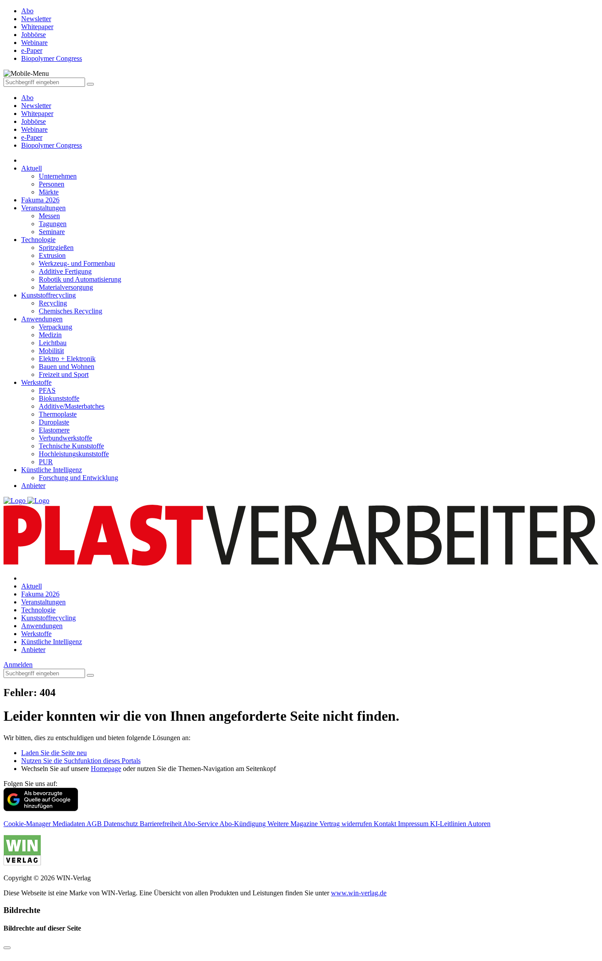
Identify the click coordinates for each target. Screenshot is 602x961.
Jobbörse (33, 121)
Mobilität (51, 350)
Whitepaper (37, 113)
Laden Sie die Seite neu (54, 752)
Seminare (52, 231)
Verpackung (55, 327)
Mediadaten (69, 823)
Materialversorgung (66, 287)
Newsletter (36, 105)
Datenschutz (122, 823)
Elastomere (54, 430)
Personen (51, 184)
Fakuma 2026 (40, 200)
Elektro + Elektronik (67, 358)
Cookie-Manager (28, 823)
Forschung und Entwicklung (78, 477)
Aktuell (31, 168)
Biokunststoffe (59, 398)
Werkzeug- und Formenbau (77, 263)
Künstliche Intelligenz (51, 469)
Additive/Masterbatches (71, 406)
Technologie (38, 239)
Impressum (414, 823)
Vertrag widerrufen (347, 823)
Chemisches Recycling (70, 311)
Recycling (53, 303)
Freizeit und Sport (64, 374)
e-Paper (31, 137)
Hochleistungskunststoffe (74, 454)
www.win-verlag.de (358, 893)
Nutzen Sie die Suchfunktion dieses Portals (81, 760)
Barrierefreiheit (161, 823)
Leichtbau (53, 342)
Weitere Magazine (294, 823)
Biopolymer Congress (51, 145)
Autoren (479, 823)
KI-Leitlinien (449, 823)
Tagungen (53, 223)
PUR (46, 462)
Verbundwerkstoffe (65, 438)
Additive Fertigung (65, 271)
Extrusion (52, 255)
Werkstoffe (36, 382)
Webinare (34, 129)
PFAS (47, 390)
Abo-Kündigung (243, 823)
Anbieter (33, 485)
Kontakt (386, 823)
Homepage (106, 768)
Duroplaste (54, 422)
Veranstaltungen (43, 208)
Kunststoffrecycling (48, 295)
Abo (27, 97)
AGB (95, 823)
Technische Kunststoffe (71, 446)
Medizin (50, 335)
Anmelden (18, 664)
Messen (49, 216)
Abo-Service (201, 823)
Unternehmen (58, 176)
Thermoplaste (58, 414)
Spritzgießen (56, 247)
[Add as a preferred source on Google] (41, 808)
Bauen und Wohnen (66, 366)
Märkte (49, 192)
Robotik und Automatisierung (80, 279)
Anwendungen (42, 319)
